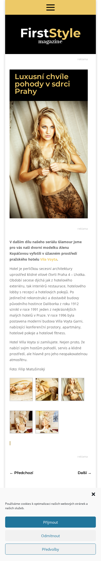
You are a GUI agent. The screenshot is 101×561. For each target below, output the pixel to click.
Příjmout (50, 522)
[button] (93, 494)
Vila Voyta (48, 259)
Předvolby (50, 549)
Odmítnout (50, 535)
